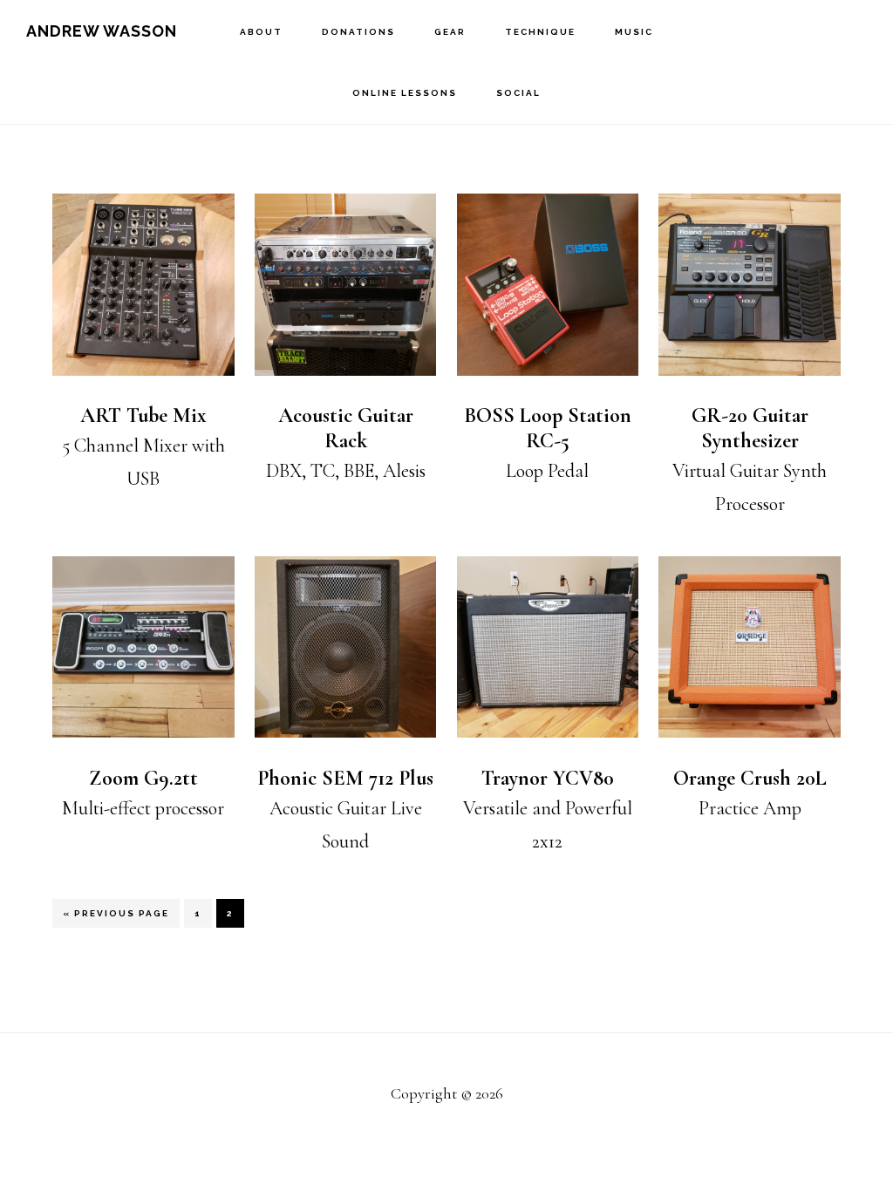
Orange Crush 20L (750, 778)
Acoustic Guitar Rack (345, 428)
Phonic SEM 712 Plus (345, 778)
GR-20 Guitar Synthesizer (750, 428)
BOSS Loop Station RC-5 (547, 428)
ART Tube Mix (143, 415)
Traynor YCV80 (547, 778)
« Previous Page (116, 918)
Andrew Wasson (101, 31)
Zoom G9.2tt (143, 778)
